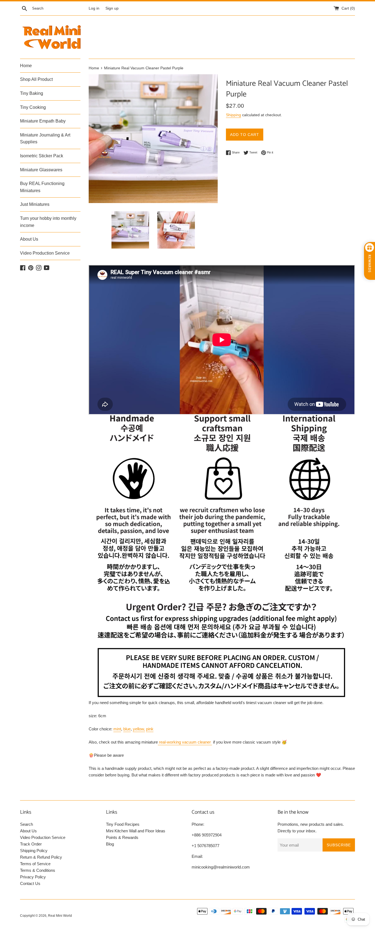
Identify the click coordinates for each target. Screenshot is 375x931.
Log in (94, 8)
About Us (29, 239)
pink (149, 729)
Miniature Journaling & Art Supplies (45, 138)
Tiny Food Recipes (122, 824)
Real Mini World (60, 916)
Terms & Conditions (37, 870)
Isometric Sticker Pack (41, 155)
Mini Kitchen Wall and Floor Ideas (135, 830)
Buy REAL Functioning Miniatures (42, 187)
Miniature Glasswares (41, 169)
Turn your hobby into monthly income (48, 222)
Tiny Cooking (33, 107)
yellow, (139, 729)
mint (117, 729)
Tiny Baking (31, 93)
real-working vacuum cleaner (185, 742)
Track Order (31, 844)
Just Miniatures (34, 204)
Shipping (233, 115)
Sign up (112, 8)
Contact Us (30, 883)
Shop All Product (36, 79)
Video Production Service (45, 253)
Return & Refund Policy (41, 857)
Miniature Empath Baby (43, 121)
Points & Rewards (122, 837)
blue (127, 729)
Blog (110, 844)
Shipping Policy (33, 850)
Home (26, 65)
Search (26, 824)
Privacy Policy (33, 877)
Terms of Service (35, 863)
